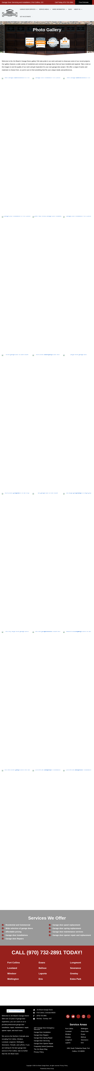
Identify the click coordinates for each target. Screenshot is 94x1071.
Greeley (74, 973)
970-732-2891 (68, 2)
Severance (75, 968)
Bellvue (42, 968)
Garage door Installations (17, 935)
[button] (83, 2)
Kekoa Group (50, 1068)
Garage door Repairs (15, 939)
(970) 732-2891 (42, 1015)
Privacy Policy (64, 1065)
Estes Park (75, 979)
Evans (42, 962)
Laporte (43, 973)
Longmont (75, 962)
